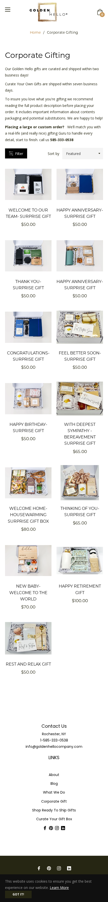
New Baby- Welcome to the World (28, 592)
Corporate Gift (54, 801)
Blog (54, 783)
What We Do (54, 792)
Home (35, 32)
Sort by (53, 153)
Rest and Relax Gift (28, 664)
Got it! (18, 894)
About (54, 774)
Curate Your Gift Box (54, 819)
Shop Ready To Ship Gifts (54, 810)
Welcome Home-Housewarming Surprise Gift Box (28, 514)
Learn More (59, 887)
